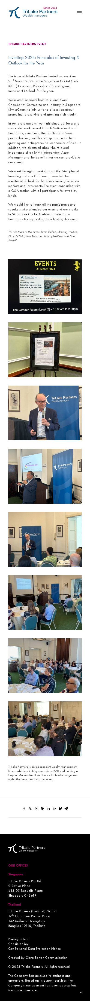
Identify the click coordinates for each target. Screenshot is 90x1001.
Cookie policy (18, 943)
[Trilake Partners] (33, 12)
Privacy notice (18, 939)
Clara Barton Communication (47, 957)
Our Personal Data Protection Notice (34, 948)
